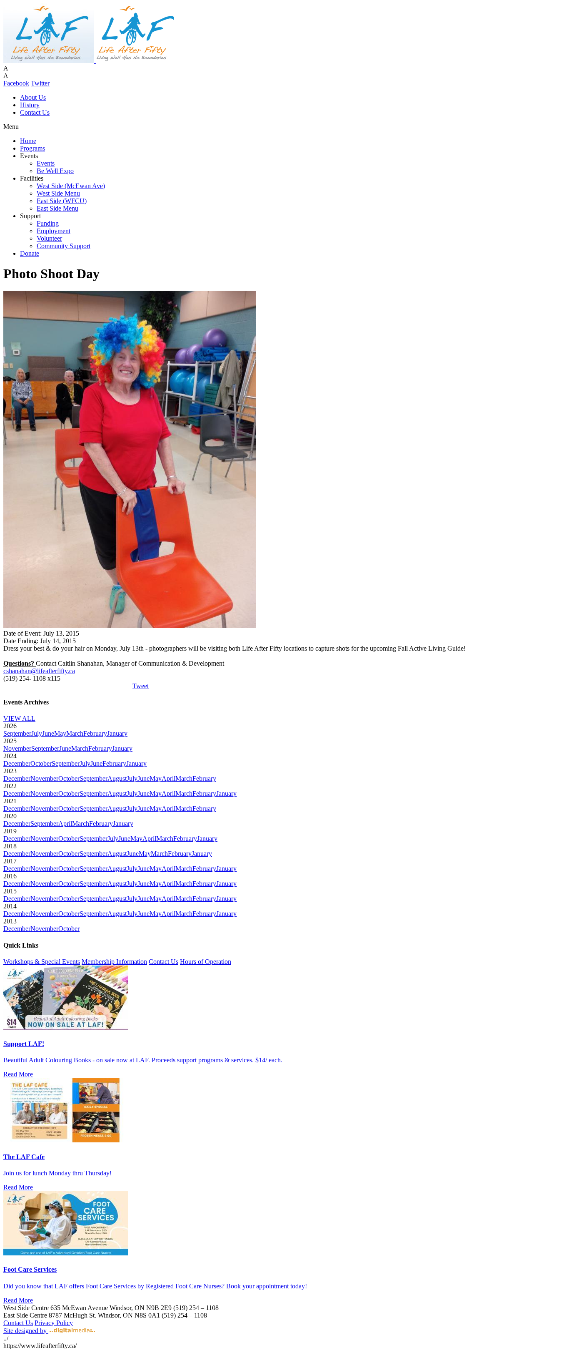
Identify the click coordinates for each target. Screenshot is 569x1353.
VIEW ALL (19, 718)
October (41, 763)
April (168, 778)
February (95, 733)
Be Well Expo (55, 170)
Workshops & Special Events (41, 961)
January (117, 733)
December (16, 763)
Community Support (63, 245)
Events (46, 163)
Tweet (140, 685)
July (36, 733)
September (17, 733)
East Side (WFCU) (62, 200)
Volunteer (49, 238)
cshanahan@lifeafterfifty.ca (39, 670)
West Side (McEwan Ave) (71, 185)
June (48, 733)
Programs (32, 148)
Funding (48, 223)
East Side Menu (57, 208)
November (17, 748)
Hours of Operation (205, 961)
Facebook (16, 83)
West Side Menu (58, 193)
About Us (33, 97)
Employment (53, 230)
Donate (29, 253)
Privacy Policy (54, 1322)
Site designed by (25, 1330)
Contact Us (35, 112)
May (60, 733)
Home (28, 140)
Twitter (40, 83)
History (30, 104)
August (117, 778)
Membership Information (114, 961)
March (74, 733)
